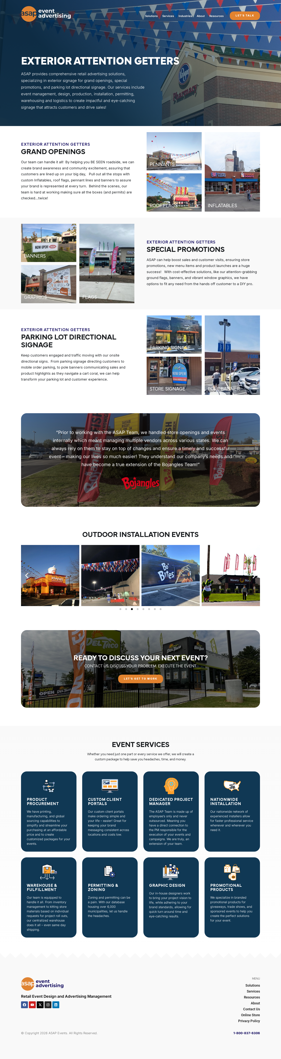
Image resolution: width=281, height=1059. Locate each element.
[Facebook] (24, 1004)
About (201, 16)
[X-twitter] (40, 1004)
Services (168, 16)
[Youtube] (32, 1004)
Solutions (151, 16)
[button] (27, 575)
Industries (185, 16)
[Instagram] (48, 1004)
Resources (216, 16)
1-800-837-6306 (246, 1033)
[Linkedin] (55, 1004)
